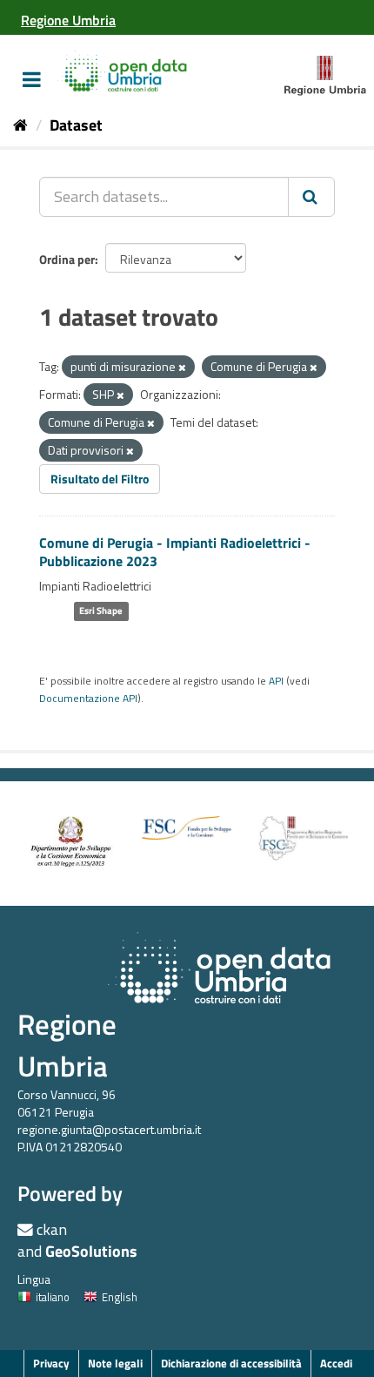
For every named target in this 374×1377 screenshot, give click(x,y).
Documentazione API (88, 698)
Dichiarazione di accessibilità (231, 1363)
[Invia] (311, 197)
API (276, 681)
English (119, 1297)
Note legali (115, 1363)
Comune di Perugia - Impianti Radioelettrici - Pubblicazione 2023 (175, 551)
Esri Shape (101, 611)
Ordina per (67, 259)
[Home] (20, 125)
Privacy (51, 1363)
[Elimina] (182, 368)
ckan (52, 1229)
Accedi (336, 1363)
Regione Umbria (67, 1045)
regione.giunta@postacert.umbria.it (109, 1129)
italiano (53, 1297)
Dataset (76, 125)
